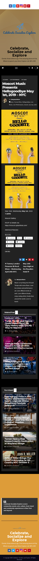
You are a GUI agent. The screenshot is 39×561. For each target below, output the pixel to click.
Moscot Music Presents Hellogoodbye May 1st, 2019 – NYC (18, 89)
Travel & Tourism (9, 415)
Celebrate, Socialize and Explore (19, 51)
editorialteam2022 (13, 351)
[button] (29, 68)
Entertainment (9, 318)
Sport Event (27, 394)
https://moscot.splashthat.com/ (16, 225)
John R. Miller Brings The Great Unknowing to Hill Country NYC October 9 (18, 460)
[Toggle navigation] (16, 67)
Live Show (23, 79)
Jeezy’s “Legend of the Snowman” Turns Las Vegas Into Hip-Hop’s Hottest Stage (17, 365)
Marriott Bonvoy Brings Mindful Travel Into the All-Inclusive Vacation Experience (19, 421)
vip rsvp (31, 104)
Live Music (5, 79)
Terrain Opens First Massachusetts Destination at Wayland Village (19, 441)
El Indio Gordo (12, 331)
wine (35, 104)
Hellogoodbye (26, 102)
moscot (26, 104)
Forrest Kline (18, 102)
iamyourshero (15, 99)
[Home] (2, 68)
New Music (7, 455)
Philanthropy (18, 394)
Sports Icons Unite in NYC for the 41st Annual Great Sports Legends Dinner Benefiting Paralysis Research (18, 401)
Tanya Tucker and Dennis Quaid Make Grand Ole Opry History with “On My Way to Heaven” (18, 324)
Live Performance (14, 79)
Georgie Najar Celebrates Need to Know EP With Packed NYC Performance (19, 345)
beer (12, 102)
